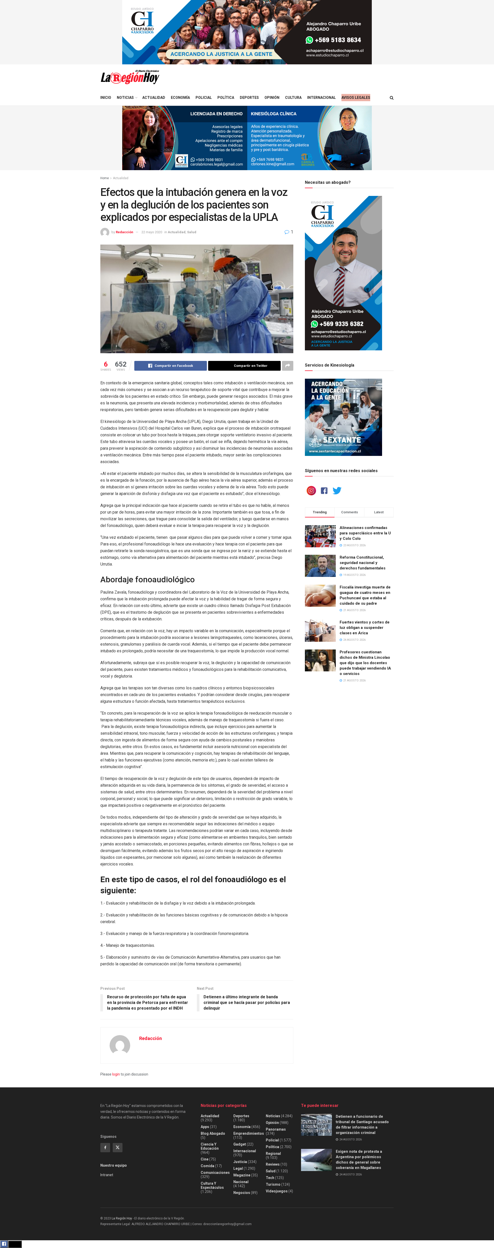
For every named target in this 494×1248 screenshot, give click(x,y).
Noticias (125, 98)
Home (104, 178)
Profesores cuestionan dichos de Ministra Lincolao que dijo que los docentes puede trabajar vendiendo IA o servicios (365, 663)
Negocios (241, 1193)
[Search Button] (392, 98)
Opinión (271, 98)
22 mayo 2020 (152, 232)
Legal (238, 1168)
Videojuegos (277, 1191)
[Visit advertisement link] (247, 32)
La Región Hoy (122, 1218)
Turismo (273, 1184)
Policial (204, 98)
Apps (205, 1127)
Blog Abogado (213, 1133)
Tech (270, 1178)
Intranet (106, 1175)
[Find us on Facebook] (105, 1147)
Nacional (241, 1182)
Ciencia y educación (210, 1146)
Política (225, 98)
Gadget (239, 1144)
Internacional (321, 98)
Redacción (124, 232)
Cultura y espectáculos (212, 1185)
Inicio (105, 98)
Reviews (273, 1164)
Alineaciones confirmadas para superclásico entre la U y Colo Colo (365, 533)
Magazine (241, 1175)
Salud (191, 232)
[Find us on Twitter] (117, 1147)
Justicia (240, 1162)
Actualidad (153, 98)
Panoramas (276, 1129)
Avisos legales (355, 98)
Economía (180, 98)
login (116, 1074)
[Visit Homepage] (130, 77)
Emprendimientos (248, 1133)
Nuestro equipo (113, 1165)
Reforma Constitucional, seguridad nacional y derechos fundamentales (362, 562)
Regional (273, 1153)
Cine (204, 1159)
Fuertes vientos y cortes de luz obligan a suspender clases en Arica (365, 627)
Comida (207, 1166)
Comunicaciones (215, 1173)
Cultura (293, 98)
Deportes (249, 98)
